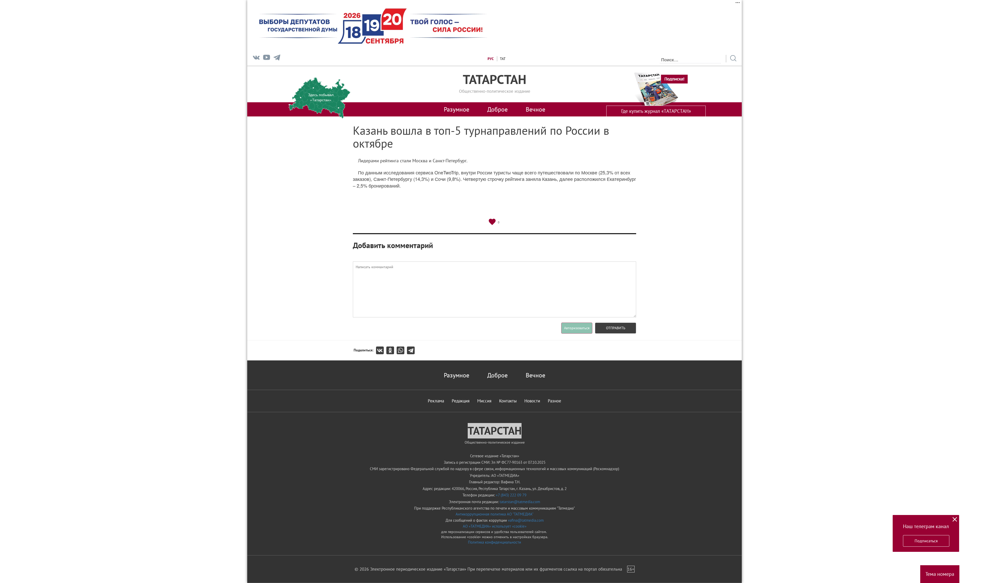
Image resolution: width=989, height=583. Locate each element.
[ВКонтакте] (381, 350)
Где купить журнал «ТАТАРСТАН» (656, 111)
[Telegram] (277, 58)
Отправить (615, 328)
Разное (554, 401)
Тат (503, 58)
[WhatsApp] (402, 350)
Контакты (508, 401)
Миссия (484, 401)
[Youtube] (266, 58)
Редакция (461, 401)
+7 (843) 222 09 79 (511, 495)
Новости (532, 401)
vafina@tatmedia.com (526, 520)
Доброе (497, 109)
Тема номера (939, 574)
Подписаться (926, 540)
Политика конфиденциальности (494, 542)
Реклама (436, 401)
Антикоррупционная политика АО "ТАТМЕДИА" (494, 514)
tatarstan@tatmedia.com (520, 501)
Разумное (456, 109)
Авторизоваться (577, 328)
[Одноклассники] (391, 350)
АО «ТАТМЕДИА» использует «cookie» (494, 526)
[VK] (256, 58)
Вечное (535, 109)
